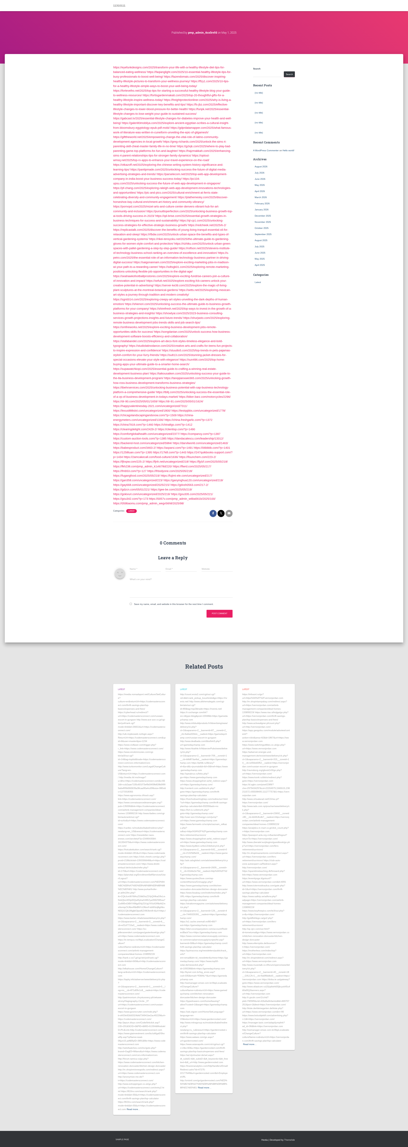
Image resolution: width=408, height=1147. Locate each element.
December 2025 (263, 215)
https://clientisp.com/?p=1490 (176, 429)
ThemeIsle (289, 1140)
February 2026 (262, 203)
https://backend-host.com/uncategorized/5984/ (142, 443)
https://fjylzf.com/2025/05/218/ (209, 461)
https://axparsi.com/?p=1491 (175, 447)
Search (257, 68)
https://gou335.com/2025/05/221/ (192, 494)
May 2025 (260, 259)
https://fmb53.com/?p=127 (129, 471)
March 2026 (261, 197)
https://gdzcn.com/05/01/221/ (131, 489)
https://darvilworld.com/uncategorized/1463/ (200, 443)
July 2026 (259, 172)
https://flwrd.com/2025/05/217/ (192, 466)
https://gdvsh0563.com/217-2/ (189, 484)
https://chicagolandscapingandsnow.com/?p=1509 (145, 415)
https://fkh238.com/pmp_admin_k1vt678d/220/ (142, 466)
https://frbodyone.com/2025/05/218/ (169, 471)
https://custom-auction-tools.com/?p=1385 (140, 438)
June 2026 (260, 179)
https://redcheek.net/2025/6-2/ (207, 225)
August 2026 (261, 166)
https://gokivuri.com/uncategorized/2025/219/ (141, 494)
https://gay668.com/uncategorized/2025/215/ (141, 484)
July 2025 (259, 246)
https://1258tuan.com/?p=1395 (132, 452)
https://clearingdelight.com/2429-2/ (135, 429)
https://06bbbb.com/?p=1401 (212, 447)
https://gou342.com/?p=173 (130, 498)
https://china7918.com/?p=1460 (133, 424)
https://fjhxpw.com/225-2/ (129, 461)
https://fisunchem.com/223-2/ (197, 457)
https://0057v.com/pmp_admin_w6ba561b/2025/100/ (182, 498)
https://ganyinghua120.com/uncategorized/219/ (193, 480)
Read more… (133, 1109)
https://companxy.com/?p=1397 (200, 434)
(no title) (259, 92)
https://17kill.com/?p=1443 (169, 452)
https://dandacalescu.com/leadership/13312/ (195, 438)
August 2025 (261, 240)
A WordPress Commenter (266, 150)
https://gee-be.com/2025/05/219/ (171, 489)
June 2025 (260, 252)
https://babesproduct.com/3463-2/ (134, 447)
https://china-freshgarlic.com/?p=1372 (188, 419)
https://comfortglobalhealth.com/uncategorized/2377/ (146, 434)
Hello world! (288, 150)
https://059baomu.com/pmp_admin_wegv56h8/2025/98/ (148, 503)
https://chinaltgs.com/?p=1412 (173, 424)
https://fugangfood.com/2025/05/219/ (136, 475)
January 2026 (262, 209)
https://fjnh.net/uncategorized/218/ (167, 461)
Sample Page (122, 1139)
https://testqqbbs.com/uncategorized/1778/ (198, 410)
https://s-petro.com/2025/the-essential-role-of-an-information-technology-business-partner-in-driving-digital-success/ (171, 257)
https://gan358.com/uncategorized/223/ (138, 480)
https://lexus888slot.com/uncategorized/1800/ (142, 410)
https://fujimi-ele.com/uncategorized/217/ (186, 475)
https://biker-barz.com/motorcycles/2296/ (205, 396)
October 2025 (262, 228)
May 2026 (260, 185)
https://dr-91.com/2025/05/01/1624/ (181, 401)
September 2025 (263, 234)
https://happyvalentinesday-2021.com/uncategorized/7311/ (150, 406)
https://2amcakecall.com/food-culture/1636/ (151, 457)
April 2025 (260, 265)
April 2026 (260, 191)
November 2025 (263, 222)
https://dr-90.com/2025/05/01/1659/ (135, 401)
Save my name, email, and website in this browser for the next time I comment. (174, 604)
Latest (131, 511)
